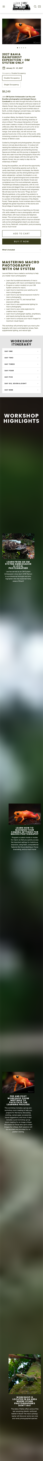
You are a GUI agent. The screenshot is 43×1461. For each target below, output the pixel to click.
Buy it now (21, 241)
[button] (3, 6)
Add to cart (21, 233)
